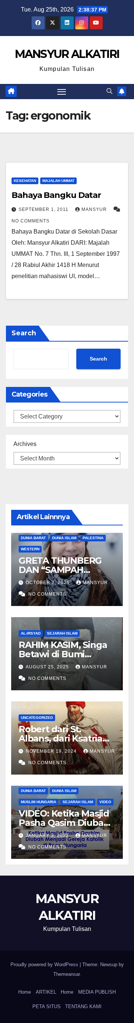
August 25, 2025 (48, 666)
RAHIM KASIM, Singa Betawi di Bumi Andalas (63, 654)
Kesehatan (25, 181)
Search (24, 333)
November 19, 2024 (52, 751)
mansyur (95, 209)
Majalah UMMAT (58, 181)
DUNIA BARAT (33, 538)
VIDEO (105, 802)
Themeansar (66, 974)
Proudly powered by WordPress (45, 964)
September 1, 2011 (44, 209)
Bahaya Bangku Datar (56, 195)
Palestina (93, 538)
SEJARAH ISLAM (62, 633)
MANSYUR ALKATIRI (67, 54)
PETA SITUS (46, 1006)
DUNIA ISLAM (64, 538)
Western (30, 549)
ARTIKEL (46, 992)
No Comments (31, 221)
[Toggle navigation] (62, 92)
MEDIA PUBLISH (97, 992)
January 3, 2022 (48, 835)
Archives (24, 444)
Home (24, 992)
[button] (109, 91)
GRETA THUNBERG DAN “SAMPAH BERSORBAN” (60, 569)
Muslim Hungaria (38, 802)
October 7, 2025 (48, 582)
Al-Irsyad (31, 633)
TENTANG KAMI (83, 1006)
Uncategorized (37, 718)
